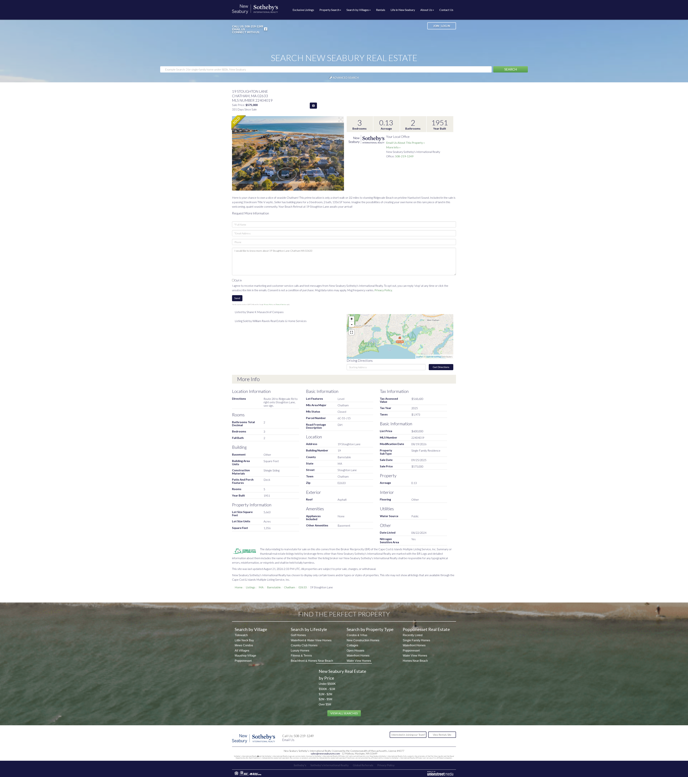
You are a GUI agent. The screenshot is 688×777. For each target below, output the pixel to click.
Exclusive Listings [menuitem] (303, 9)
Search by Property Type (370, 629)
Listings (250, 587)
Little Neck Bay (244, 640)
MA (261, 587)
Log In (445, 25)
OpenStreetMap (433, 356)
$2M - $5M (325, 699)
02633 (302, 587)
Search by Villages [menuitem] (358, 9)
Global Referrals (363, 765)
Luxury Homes (300, 650)
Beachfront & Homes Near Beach (312, 660)
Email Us (238, 29)
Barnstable (274, 587)
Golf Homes (298, 635)
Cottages (352, 645)
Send (237, 298)
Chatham (289, 587)
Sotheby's (300, 765)
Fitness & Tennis (301, 655)
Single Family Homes (416, 640)
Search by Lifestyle (309, 629)
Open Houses (355, 650)
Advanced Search (346, 77)
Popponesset (243, 660)
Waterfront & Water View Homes (311, 640)
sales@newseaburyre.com (325, 753)
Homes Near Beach (415, 660)
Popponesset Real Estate (426, 629)
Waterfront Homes (358, 655)
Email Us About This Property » (405, 142)
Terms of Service (281, 304)
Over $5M (325, 704)
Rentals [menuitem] (380, 9)
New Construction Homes (363, 640)
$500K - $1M (327, 689)
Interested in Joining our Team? (408, 734)
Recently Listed (412, 635)
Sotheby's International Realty (329, 765)
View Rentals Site (442, 734)
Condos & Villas (357, 635)
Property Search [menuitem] (329, 9)
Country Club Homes (304, 645)
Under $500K (327, 683)
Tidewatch (241, 635)
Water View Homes (359, 660)
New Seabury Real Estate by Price (342, 675)
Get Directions (441, 367)
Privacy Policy (383, 290)
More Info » (393, 147)
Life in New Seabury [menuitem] (403, 9)
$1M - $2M (325, 694)
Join (436, 25)
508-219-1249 (254, 26)
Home (238, 587)
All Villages (242, 650)
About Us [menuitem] (426, 9)
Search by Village (251, 629)
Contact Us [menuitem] (446, 9)
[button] (510, 69)
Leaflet (419, 356)
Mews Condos (244, 645)
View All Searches (344, 713)
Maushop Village (245, 655)
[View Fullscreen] (351, 332)
